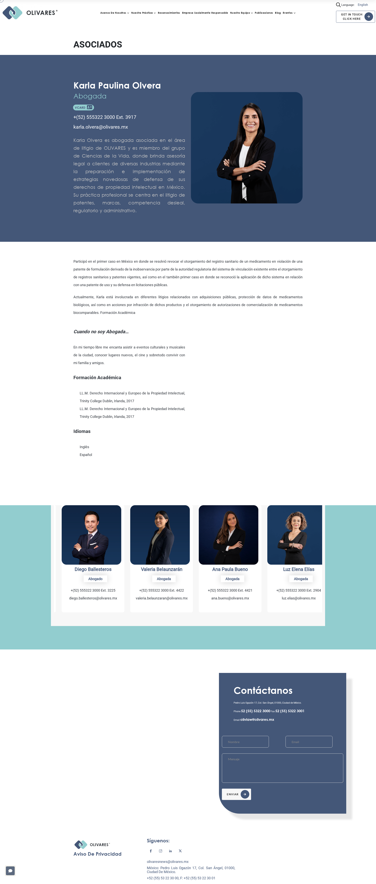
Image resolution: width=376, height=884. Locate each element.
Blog (278, 12)
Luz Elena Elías (290, 569)
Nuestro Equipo (240, 12)
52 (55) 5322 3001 (290, 711)
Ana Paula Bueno (222, 569)
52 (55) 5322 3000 (255, 711)
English (363, 5)
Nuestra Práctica (142, 12)
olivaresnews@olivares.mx (168, 862)
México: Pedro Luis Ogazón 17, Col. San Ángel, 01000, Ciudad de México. (191, 870)
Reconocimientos (169, 12)
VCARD (81, 107)
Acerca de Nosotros (113, 12)
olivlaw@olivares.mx (257, 719)
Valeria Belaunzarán (153, 569)
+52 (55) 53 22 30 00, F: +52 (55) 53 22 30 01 (181, 878)
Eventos (288, 12)
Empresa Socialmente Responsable (205, 12)
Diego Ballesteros (85, 569)
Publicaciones (264, 12)
